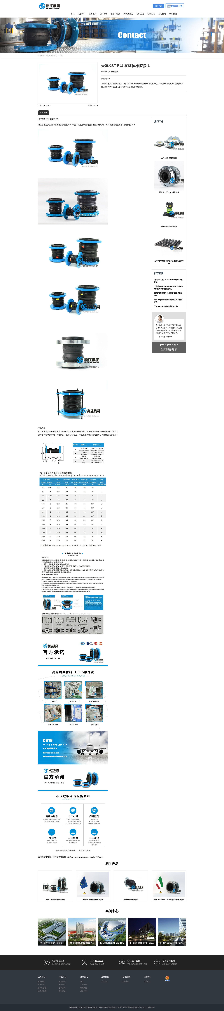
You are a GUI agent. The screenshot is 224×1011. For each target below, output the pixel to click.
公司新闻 (162, 14)
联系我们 (173, 14)
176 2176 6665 (169, 345)
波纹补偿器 (115, 14)
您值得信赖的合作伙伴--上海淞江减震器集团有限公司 (118, 1007)
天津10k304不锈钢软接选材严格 (166, 306)
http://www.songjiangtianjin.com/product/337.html (85, 857)
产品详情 (43, 112)
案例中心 (125, 981)
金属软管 (103, 14)
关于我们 (81, 14)
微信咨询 (158, 6)
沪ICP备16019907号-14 (88, 1007)
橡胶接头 (92, 14)
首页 (72, 14)
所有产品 (83, 991)
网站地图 (151, 1007)
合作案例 (140, 14)
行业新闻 (62, 991)
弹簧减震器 (128, 14)
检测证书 (151, 14)
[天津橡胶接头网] (49, 6)
